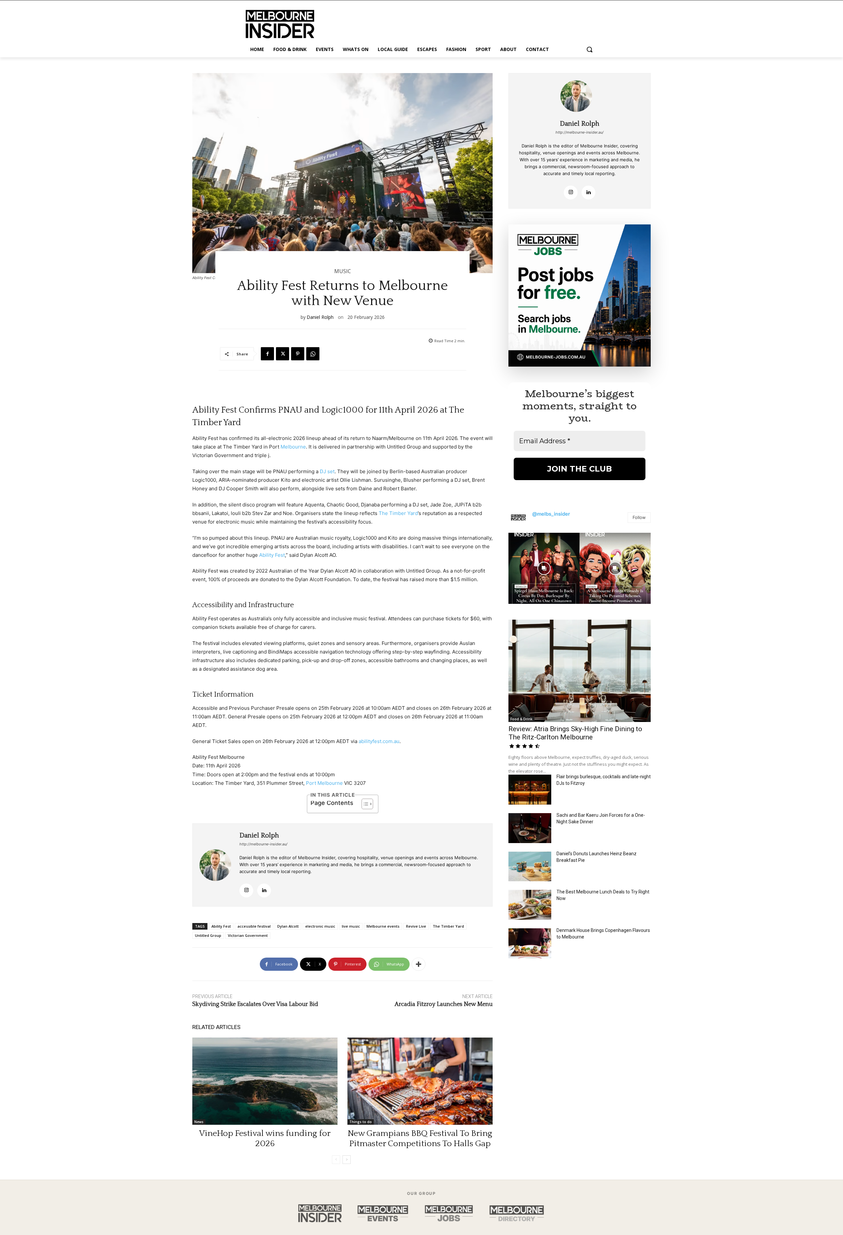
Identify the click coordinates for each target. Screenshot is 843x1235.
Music (342, 271)
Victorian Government (248, 935)
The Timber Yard (398, 513)
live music (351, 926)
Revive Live (416, 926)
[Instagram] (246, 890)
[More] (418, 964)
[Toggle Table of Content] (364, 804)
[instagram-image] (544, 568)
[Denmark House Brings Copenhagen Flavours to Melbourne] (529, 943)
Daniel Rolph (320, 317)
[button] (589, 49)
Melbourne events (383, 926)
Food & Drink (521, 719)
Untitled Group (208, 935)
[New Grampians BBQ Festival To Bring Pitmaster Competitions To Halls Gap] (420, 1081)
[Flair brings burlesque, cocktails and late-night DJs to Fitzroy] (529, 790)
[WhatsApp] (312, 353)
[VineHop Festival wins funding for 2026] (265, 1081)
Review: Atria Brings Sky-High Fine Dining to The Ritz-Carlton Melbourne (575, 733)
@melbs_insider (551, 514)
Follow (639, 517)
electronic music (320, 926)
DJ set (327, 471)
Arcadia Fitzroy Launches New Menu (443, 1004)
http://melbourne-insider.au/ (263, 844)
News (199, 1121)
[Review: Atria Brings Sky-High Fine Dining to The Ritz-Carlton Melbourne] (579, 671)
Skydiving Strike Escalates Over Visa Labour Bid (255, 1004)
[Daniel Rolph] (216, 865)
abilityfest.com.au (379, 741)
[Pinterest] (297, 353)
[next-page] (346, 1159)
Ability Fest (272, 555)
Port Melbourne (324, 783)
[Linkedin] (264, 890)
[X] (282, 353)
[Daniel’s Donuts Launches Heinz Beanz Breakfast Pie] (529, 867)
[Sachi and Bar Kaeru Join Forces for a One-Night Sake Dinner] (529, 828)
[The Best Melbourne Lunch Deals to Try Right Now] (529, 905)
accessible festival (254, 926)
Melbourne (293, 447)
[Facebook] (267, 353)
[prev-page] (336, 1159)
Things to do (360, 1121)
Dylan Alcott (288, 926)
